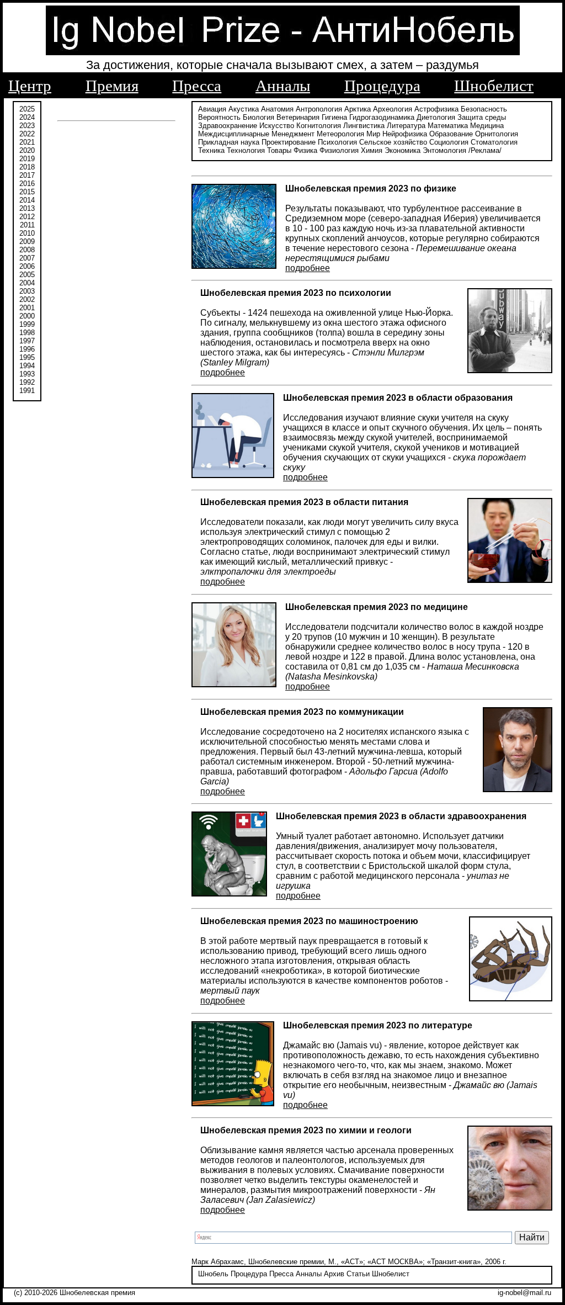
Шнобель (213, 1274)
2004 (27, 283)
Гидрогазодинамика (381, 117)
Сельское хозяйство (393, 142)
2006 (27, 266)
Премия (112, 85)
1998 (27, 332)
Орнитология (496, 134)
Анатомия (277, 109)
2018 (27, 167)
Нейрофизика (404, 134)
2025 (27, 109)
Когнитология (318, 125)
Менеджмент (293, 134)
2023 (27, 125)
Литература (406, 125)
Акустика (243, 109)
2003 (27, 291)
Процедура (382, 85)
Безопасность (484, 109)
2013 (27, 208)
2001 (27, 308)
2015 (27, 192)
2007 (27, 258)
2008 (27, 250)
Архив (334, 1274)
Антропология (319, 109)
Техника (211, 150)
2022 (27, 134)
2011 (27, 225)
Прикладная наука (228, 142)
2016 (27, 183)
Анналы (282, 85)
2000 (27, 316)
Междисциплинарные (233, 134)
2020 (27, 150)
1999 (27, 324)
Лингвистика (364, 125)
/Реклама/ (485, 150)
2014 (27, 200)
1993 (27, 374)
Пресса (196, 85)
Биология (258, 117)
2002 (27, 299)
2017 (27, 175)
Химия (371, 150)
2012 (27, 217)
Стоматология (494, 142)
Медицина (487, 125)
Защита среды (481, 117)
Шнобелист (494, 85)
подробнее (307, 268)
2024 (27, 117)
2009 (27, 241)
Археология (392, 109)
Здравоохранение (227, 125)
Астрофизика (436, 109)
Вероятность (219, 117)
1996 (27, 349)
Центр (29, 85)
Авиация (212, 109)
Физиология (339, 150)
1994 (27, 366)
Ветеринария (297, 117)
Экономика (402, 150)
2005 (27, 274)
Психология (337, 142)
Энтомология (444, 150)
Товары (279, 150)
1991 (27, 390)
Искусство (276, 125)
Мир (373, 134)
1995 (27, 357)
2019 (27, 159)
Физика (305, 150)
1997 (27, 341)
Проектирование (289, 142)
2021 (27, 142)
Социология (448, 142)
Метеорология (340, 134)
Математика (448, 125)
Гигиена (334, 117)
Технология (246, 150)
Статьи (358, 1274)
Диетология (436, 117)
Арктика (357, 109)
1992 (27, 382)
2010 (27, 233)
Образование (451, 134)
